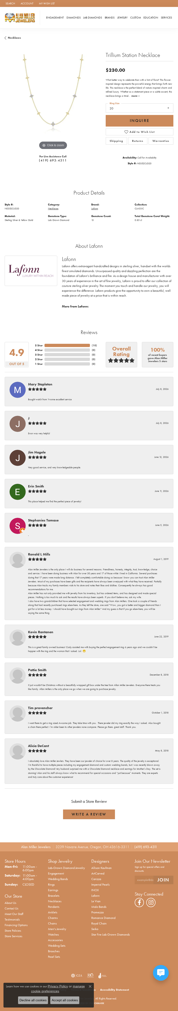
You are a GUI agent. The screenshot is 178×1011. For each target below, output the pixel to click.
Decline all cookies (33, 1000)
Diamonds (74, 17)
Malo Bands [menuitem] (98, 907)
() (94, 345)
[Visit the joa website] (103, 975)
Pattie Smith (37, 670)
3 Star (39, 355)
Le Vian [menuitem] (96, 901)
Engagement (55, 17)
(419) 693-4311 (53, 160)
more (134, 95)
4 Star (39, 350)
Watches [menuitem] (53, 934)
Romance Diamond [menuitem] (103, 918)
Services (166, 17)
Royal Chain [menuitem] (99, 923)
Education (150, 17)
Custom (135, 17)
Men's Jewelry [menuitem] (57, 929)
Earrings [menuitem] (53, 890)
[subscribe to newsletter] (163, 880)
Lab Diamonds (92, 17)
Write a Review (89, 814)
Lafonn (94, 208)
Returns (137, 141)
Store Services (13, 936)
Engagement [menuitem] (56, 873)
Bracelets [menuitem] (53, 895)
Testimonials (12, 919)
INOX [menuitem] (95, 890)
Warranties (161, 141)
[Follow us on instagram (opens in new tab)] (151, 902)
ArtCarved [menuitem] (97, 873)
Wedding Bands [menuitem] (58, 879)
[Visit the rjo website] (90, 975)
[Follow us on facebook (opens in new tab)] (139, 902)
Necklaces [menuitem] (54, 901)
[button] (10, 3)
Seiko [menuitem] (94, 929)
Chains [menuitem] (52, 923)
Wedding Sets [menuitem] (56, 945)
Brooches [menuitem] (54, 951)
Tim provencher (40, 708)
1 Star (39, 364)
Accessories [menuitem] (55, 940)
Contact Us (11, 908)
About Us (10, 903)
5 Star (39, 345)
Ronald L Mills (39, 554)
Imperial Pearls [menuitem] (100, 884)
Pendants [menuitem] (53, 907)
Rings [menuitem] (51, 884)
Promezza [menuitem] (97, 912)
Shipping (116, 141)
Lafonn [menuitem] (95, 895)
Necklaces (14, 38)
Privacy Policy (58, 986)
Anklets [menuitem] (52, 912)
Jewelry (122, 17)
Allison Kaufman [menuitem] (101, 868)
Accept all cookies (65, 1000)
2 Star (39, 359)
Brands (109, 17)
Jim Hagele (37, 452)
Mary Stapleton (40, 384)
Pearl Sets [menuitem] (54, 957)
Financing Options (16, 925)
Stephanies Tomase (43, 520)
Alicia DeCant (38, 746)
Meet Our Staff (14, 914)
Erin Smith (36, 486)
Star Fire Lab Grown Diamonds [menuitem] (110, 934)
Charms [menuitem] (53, 918)
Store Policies (13, 930)
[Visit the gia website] (76, 975)
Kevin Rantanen (40, 632)
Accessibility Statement (114, 990)
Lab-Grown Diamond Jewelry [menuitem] (66, 868)
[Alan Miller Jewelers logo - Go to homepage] (21, 17)
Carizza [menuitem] (96, 879)
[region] (53, 102)
